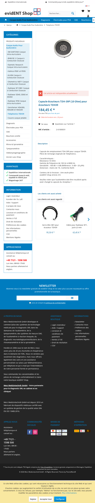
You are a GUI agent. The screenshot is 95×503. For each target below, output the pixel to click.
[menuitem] (88, 10)
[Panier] (88, 10)
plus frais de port (54, 113)
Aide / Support (12, 202)
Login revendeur (13, 196)
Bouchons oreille (13, 136)
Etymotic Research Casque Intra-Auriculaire (17, 66)
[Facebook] (29, 432)
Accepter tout (46, 499)
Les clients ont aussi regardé (50, 199)
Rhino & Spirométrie (14, 144)
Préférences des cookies (16, 225)
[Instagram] (35, 432)
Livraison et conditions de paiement (17, 213)
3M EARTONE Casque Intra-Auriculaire (16, 53)
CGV (8, 234)
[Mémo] (82, 10)
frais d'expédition (47, 467)
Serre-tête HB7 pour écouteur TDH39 (50, 226)
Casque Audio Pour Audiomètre (14, 46)
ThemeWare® (71, 472)
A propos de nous (13, 206)
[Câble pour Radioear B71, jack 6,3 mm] (76, 214)
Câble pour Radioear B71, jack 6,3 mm (76, 226)
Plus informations (69, 493)
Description (43, 143)
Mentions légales (13, 237)
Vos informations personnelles (13, 229)
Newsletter (79, 321)
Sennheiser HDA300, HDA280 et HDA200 (16, 108)
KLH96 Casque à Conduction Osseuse (15, 76)
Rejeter (33, 499)
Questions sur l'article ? (64, 124)
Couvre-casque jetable (16, 118)
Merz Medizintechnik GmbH (15, 385)
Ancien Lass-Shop (13, 157)
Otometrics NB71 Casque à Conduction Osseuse (18, 82)
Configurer (60, 499)
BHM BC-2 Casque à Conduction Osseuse (15, 59)
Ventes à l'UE (11, 218)
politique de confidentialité (55, 303)
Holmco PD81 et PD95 (16, 71)
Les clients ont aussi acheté (49, 193)
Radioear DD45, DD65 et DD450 (17, 95)
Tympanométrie (12, 148)
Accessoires (11, 140)
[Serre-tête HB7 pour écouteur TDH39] (50, 214)
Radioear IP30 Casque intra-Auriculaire (16, 102)
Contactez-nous (12, 209)
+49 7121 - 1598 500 (9, 441)
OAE (8, 132)
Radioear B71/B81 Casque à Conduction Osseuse (18, 89)
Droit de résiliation (14, 221)
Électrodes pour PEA (14, 127)
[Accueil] (6, 20)
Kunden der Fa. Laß (14, 199)
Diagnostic (10, 123)
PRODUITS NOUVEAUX (15, 41)
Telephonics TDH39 (15, 114)
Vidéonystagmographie (15, 153)
